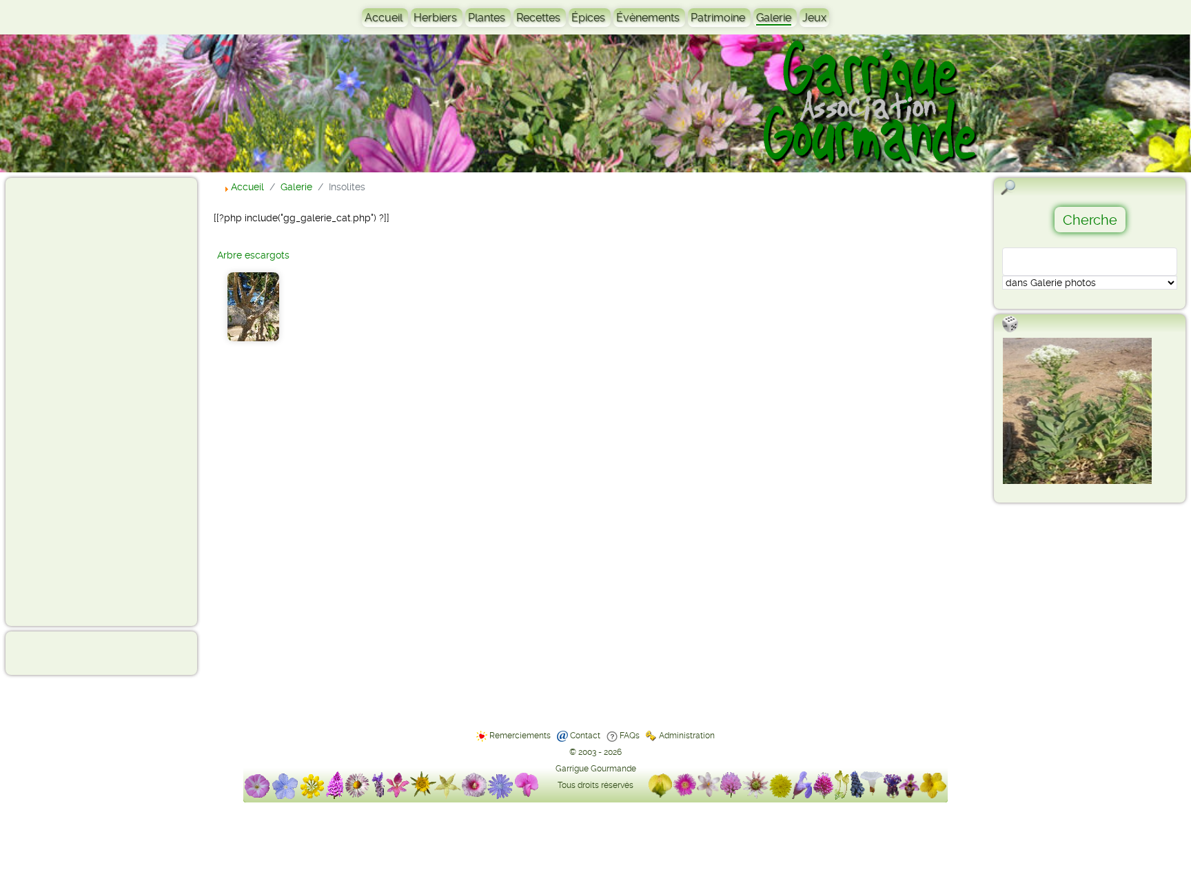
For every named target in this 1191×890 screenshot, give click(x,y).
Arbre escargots (253, 255)
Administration (687, 735)
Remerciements (520, 735)
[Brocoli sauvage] (1077, 411)
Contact (585, 735)
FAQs (630, 735)
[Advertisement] (66, 401)
